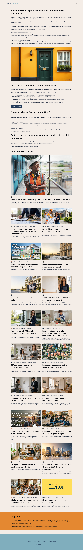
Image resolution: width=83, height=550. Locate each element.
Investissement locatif (42, 3)
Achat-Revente (24, 3)
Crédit (64, 3)
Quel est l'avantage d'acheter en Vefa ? (24, 299)
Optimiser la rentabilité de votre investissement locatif (55, 266)
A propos (29, 541)
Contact (44, 541)
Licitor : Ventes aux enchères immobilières (54, 501)
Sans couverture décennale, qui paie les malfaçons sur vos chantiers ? (40, 200)
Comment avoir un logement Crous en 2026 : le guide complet (57, 432)
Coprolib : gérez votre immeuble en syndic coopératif (25, 432)
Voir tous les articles (16, 106)
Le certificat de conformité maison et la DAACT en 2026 (56, 230)
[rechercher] (76, 3)
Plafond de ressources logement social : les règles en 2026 (24, 265)
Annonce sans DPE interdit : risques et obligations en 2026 (23, 332)
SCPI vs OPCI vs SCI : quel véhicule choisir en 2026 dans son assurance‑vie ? (56, 467)
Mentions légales (52, 541)
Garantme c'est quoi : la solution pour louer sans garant (56, 299)
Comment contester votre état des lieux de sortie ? (25, 399)
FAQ (39, 541)
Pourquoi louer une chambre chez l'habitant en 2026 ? (56, 399)
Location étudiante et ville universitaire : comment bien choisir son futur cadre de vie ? (55, 333)
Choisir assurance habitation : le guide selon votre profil (24, 501)
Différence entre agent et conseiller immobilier (21, 366)
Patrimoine (71, 3)
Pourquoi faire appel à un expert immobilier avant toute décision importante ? (24, 231)
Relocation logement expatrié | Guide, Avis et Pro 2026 (55, 366)
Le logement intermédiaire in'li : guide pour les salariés (24, 466)
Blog (35, 541)
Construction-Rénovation (55, 3)
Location (32, 3)
